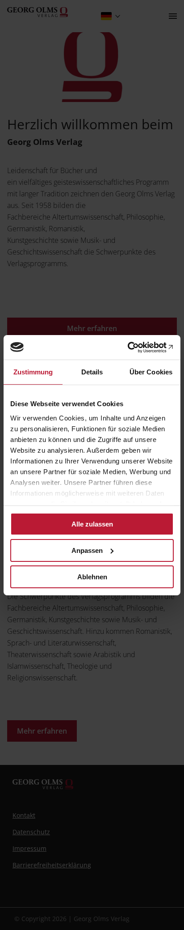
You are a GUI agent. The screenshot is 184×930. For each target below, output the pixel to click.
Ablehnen (92, 576)
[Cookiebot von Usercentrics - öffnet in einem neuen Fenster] (135, 347)
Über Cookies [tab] (151, 372)
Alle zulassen (92, 524)
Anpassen (87, 550)
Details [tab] (92, 372)
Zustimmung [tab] (33, 372)
